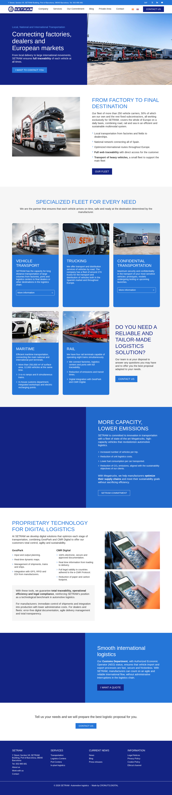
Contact (120, 9)
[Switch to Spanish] (132, 9)
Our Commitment (75, 9)
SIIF (145, 3)
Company (43, 9)
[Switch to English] (137, 9)
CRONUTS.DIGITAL (109, 785)
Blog (91, 9)
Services (57, 9)
